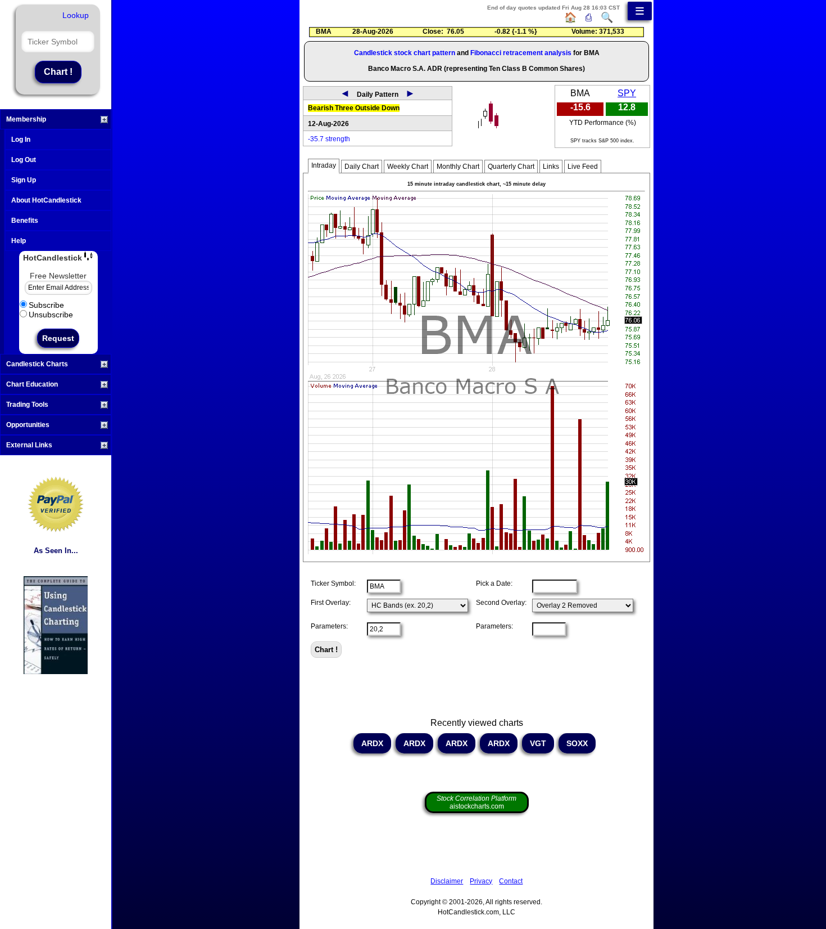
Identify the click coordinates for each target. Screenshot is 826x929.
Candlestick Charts (37, 364)
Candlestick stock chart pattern (404, 53)
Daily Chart (361, 166)
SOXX (577, 743)
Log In (20, 139)
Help (18, 241)
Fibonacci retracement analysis (520, 53)
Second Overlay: (501, 603)
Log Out (23, 160)
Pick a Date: (494, 583)
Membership (26, 119)
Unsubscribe (51, 314)
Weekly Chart (407, 166)
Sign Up (23, 180)
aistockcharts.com (476, 802)
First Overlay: (331, 603)
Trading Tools (27, 405)
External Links (29, 445)
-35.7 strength (329, 139)
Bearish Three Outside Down (354, 108)
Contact (511, 881)
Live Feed (583, 166)
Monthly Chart (458, 166)
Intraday (323, 165)
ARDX (372, 743)
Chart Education (32, 384)
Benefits (24, 221)
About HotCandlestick (46, 200)
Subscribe (46, 304)
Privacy (481, 881)
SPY (627, 93)
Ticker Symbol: (333, 583)
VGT (538, 743)
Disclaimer (446, 881)
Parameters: (329, 626)
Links (551, 166)
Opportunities (27, 425)
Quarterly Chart (511, 166)
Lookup (75, 15)
